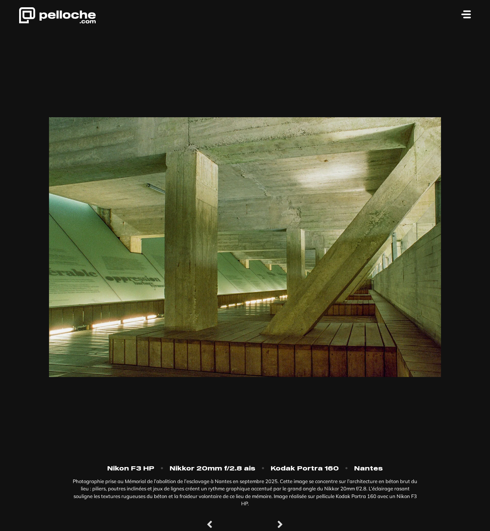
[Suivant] (264, 525)
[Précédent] (226, 525)
